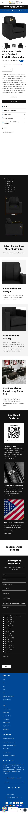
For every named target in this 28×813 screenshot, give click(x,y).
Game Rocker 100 (9, 625)
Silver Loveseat (9, 644)
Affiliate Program (7, 709)
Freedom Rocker (9, 623)
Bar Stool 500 (9, 617)
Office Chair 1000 (10, 632)
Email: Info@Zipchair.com (9, 742)
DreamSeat (6, 729)
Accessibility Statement (9, 755)
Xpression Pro (9, 652)
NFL (4, 679)
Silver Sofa (8, 640)
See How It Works (9, 496)
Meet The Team (7, 716)
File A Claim (6, 712)
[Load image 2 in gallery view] (14, 46)
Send (6, 666)
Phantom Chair (9, 634)
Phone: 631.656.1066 (8, 738)
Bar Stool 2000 (9, 619)
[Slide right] (25, 46)
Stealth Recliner (9, 646)
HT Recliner (8, 627)
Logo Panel (8, 630)
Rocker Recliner (9, 636)
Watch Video (7, 533)
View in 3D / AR (8, 458)
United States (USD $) (13, 797)
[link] (14, 205)
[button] (2, 2)
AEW (4, 689)
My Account (6, 719)
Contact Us (6, 748)
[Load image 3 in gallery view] (21, 46)
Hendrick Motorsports (8, 696)
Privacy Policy (6, 752)
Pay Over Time (6, 726)
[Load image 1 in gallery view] (7, 46)
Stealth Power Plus (10, 648)
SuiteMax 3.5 (8, 650)
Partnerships (6, 722)
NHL (4, 686)
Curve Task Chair (9, 621)
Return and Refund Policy (9, 745)
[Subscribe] (22, 782)
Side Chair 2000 (9, 638)
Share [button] (5, 128)
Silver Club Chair (9, 642)
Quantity (4, 66)
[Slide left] (2, 46)
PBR (4, 693)
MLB (4, 683)
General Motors (7, 699)
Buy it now (14, 101)
